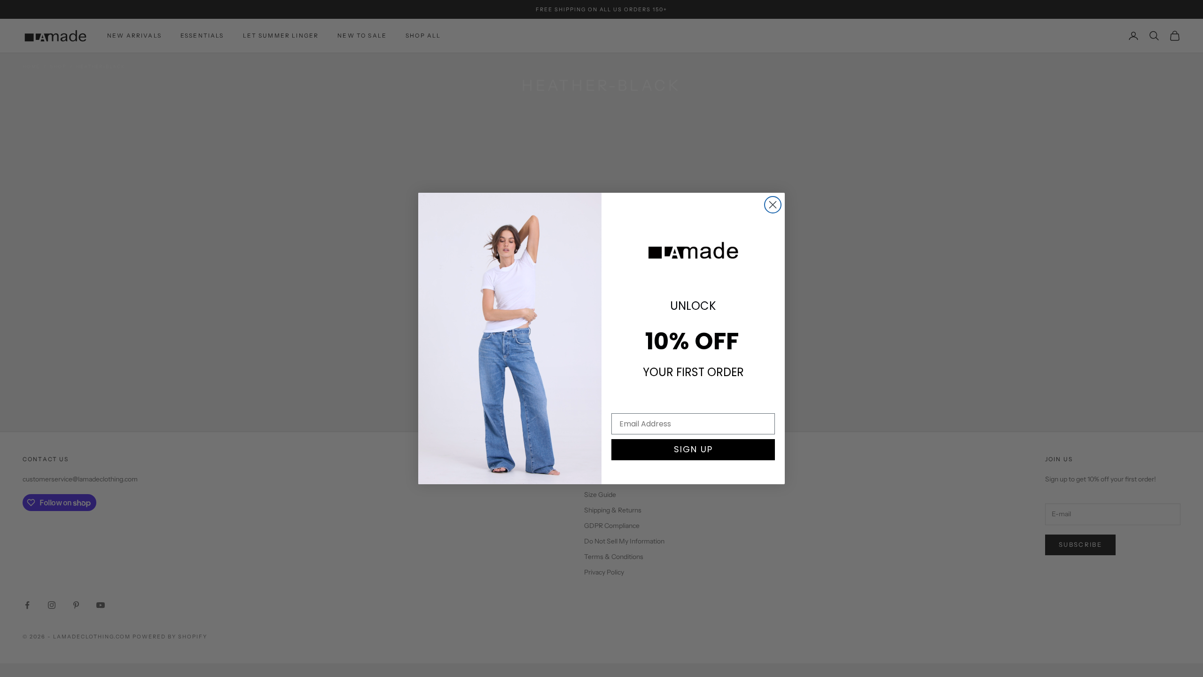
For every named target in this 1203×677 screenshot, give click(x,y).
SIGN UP (693, 449)
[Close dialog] (773, 205)
